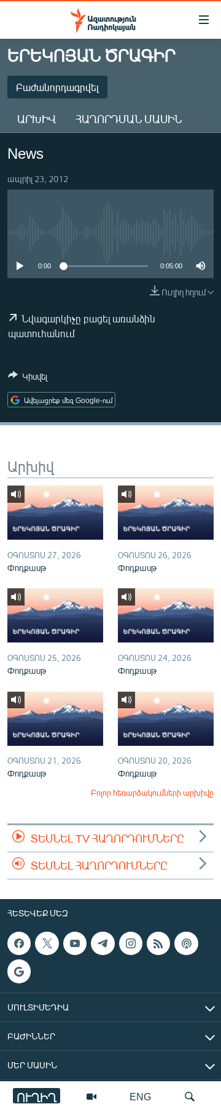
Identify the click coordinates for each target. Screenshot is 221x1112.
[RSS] (158, 943)
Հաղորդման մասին (129, 119)
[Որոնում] (189, 1096)
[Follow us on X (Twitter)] (46, 943)
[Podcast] (186, 943)
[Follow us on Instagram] (130, 943)
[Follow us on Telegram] (102, 943)
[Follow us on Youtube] (75, 943)
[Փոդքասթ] (55, 513)
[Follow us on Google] (19, 971)
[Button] (27, 378)
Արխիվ (36, 119)
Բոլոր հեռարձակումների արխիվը (152, 793)
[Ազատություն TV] (91, 1096)
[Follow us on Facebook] (19, 943)
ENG (140, 1096)
